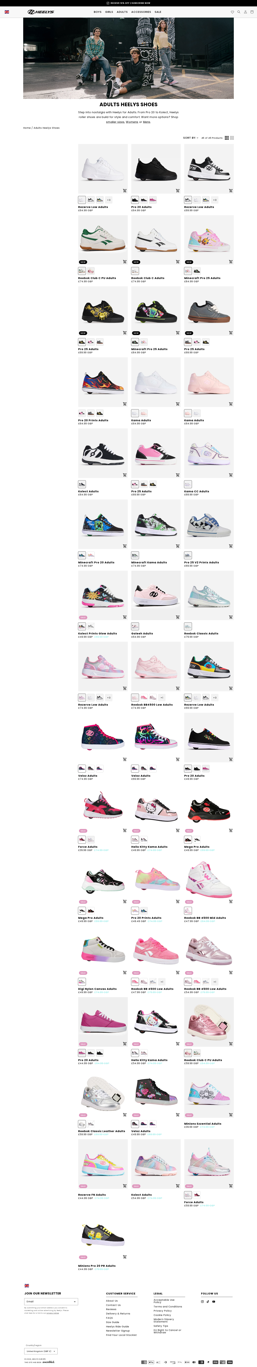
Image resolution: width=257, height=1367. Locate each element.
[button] (97, 11)
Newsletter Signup (118, 1330)
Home (27, 128)
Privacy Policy (163, 1310)
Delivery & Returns (118, 1313)
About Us (112, 1301)
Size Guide (112, 1322)
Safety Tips (161, 1326)
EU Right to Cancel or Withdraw (167, 1331)
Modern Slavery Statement (164, 1320)
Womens (132, 122)
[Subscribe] (74, 1301)
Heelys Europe (39, 1359)
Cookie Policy (162, 1315)
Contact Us (113, 1305)
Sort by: (189, 138)
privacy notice (53, 1313)
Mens (146, 122)
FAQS (109, 1318)
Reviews (111, 1309)
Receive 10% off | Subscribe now (130, 3)
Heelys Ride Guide (117, 1326)
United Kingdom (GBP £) (39, 1351)
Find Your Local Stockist (121, 1335)
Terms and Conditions (168, 1306)
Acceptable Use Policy (164, 1301)
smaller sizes (115, 122)
